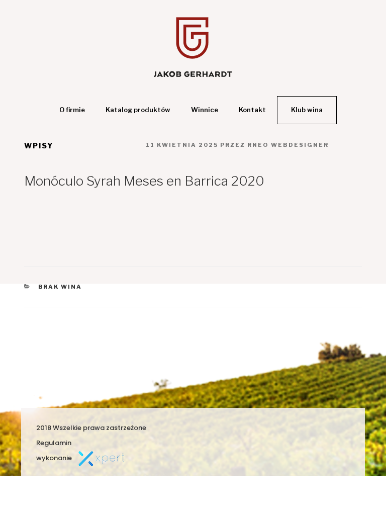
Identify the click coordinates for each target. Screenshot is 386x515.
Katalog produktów (138, 110)
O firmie (72, 110)
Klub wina (307, 110)
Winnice (204, 110)
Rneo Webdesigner (288, 144)
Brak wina (60, 286)
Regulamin (53, 443)
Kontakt (252, 110)
